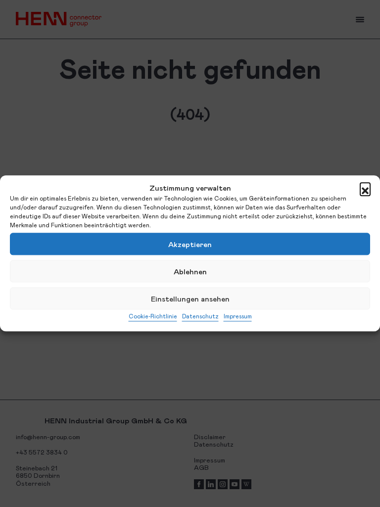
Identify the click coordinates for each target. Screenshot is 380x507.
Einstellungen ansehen (190, 299)
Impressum (238, 316)
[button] (365, 188)
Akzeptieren (190, 244)
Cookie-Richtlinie (153, 316)
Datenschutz (200, 316)
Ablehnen (190, 271)
